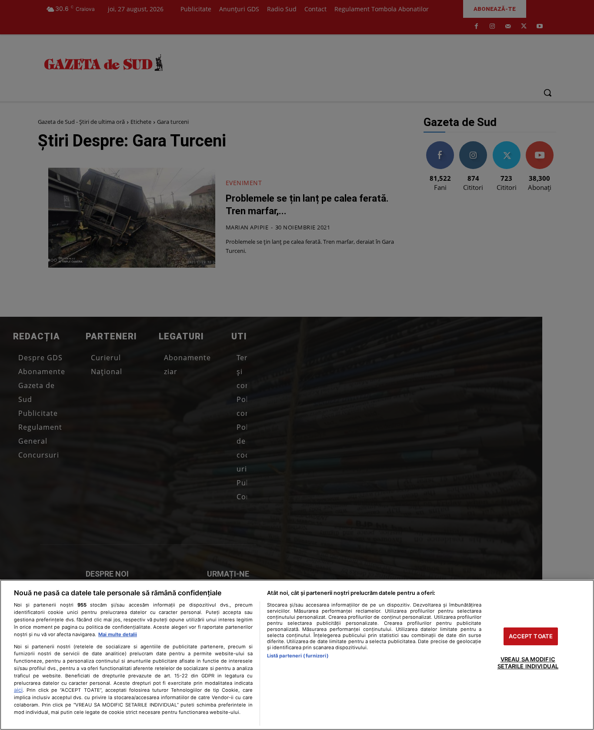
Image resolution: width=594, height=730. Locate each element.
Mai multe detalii (117, 634)
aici (18, 690)
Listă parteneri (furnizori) (298, 656)
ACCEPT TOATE (531, 636)
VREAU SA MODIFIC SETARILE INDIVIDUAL (527, 663)
